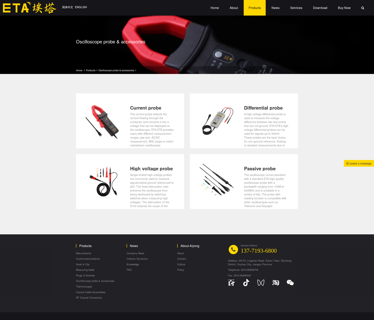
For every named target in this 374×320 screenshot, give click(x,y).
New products (83, 253)
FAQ (129, 270)
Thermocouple (84, 286)
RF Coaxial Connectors (89, 297)
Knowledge (133, 264)
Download (320, 7)
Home (215, 7)
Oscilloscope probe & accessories (116, 70)
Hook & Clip (82, 264)
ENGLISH (81, 7)
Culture (181, 264)
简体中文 (67, 7)
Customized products (88, 258)
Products (255, 7)
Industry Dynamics (137, 258)
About (234, 7)
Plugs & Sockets (85, 275)
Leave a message (360, 163)
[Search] (362, 8)
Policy (180, 270)
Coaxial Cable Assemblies (91, 292)
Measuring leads (85, 270)
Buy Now (344, 7)
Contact (181, 258)
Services (296, 7)
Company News (135, 253)
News (276, 7)
